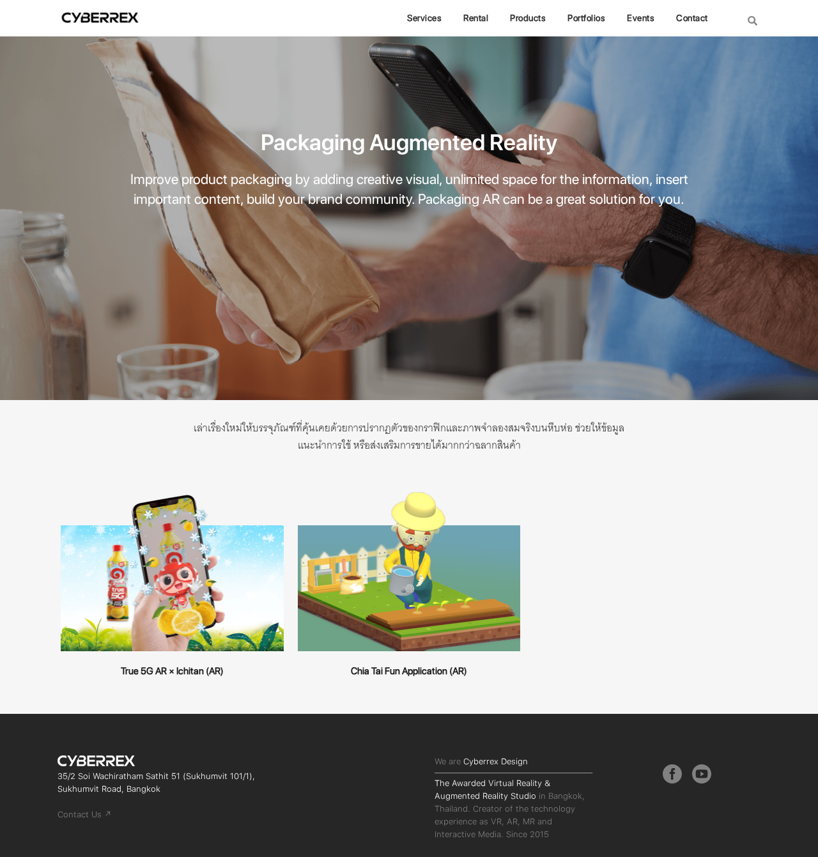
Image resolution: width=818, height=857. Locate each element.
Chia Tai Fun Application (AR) (409, 671)
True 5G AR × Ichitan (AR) (172, 671)
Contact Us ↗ (84, 814)
